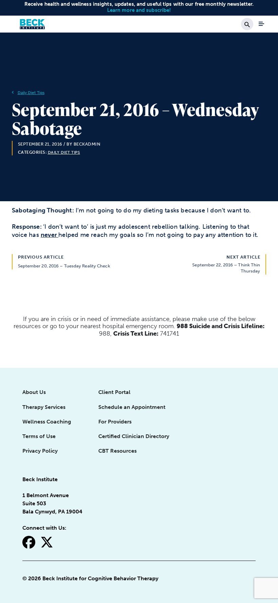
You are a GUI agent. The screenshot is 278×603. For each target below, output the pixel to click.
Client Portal (114, 392)
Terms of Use (39, 436)
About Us (34, 392)
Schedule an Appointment (131, 407)
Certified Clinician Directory (133, 436)
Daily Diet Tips (31, 92)
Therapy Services (43, 407)
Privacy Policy (40, 451)
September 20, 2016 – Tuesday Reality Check (64, 265)
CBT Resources (117, 451)
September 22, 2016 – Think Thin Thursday (226, 268)
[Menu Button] (261, 23)
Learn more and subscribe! (139, 10)
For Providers (115, 421)
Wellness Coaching (46, 421)
